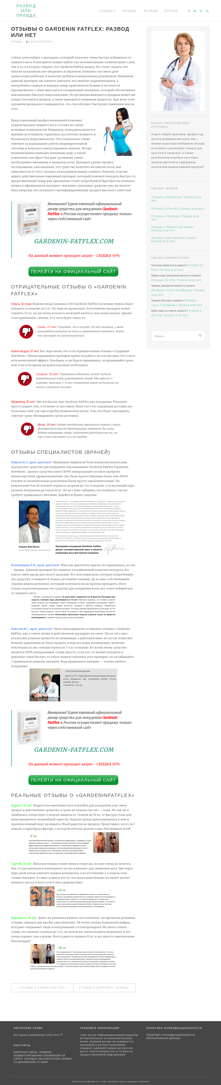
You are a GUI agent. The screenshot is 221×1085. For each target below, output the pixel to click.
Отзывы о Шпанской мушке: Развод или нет (173, 228)
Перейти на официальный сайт (73, 271)
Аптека (171, 10)
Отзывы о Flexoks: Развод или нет (177, 208)
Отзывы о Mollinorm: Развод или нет (176, 199)
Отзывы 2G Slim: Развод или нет (176, 280)
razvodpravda (40, 41)
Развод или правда (26, 10)
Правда (130, 10)
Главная (107, 10)
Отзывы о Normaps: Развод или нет (175, 218)
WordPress (92, 1082)
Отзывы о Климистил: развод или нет (46, 987)
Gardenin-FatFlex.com (74, 241)
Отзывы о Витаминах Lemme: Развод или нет (174, 239)
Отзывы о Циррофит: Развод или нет (107, 987)
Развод (150, 10)
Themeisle (144, 1082)
